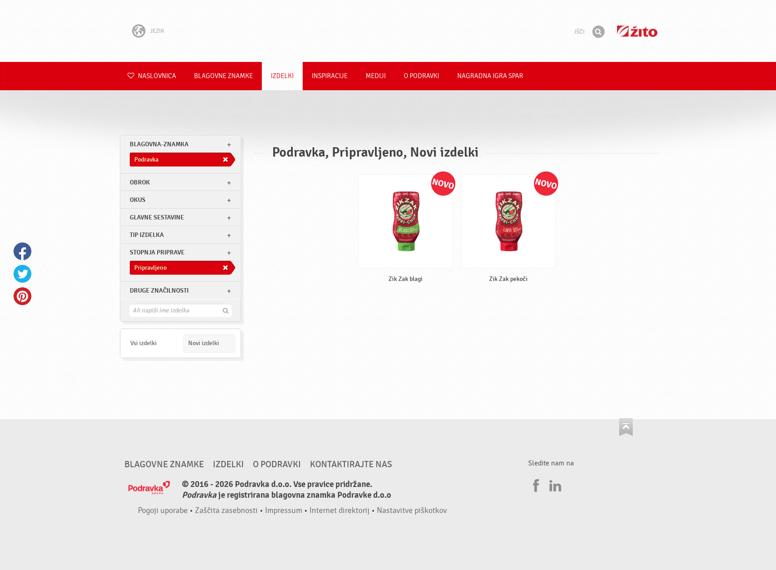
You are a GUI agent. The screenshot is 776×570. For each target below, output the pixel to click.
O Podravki (421, 76)
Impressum (283, 510)
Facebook (22, 251)
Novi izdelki (203, 343)
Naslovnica (156, 76)
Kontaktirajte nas (351, 464)
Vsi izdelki (143, 343)
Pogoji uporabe (163, 510)
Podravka (388, 30)
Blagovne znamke (223, 76)
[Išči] (598, 32)
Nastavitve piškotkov (412, 510)
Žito (637, 31)
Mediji (376, 76)
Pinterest (22, 296)
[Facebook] (535, 484)
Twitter (22, 274)
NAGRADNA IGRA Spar (490, 76)
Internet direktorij (339, 510)
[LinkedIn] (554, 484)
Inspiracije (330, 76)
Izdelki (282, 76)
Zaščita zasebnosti (226, 510)
